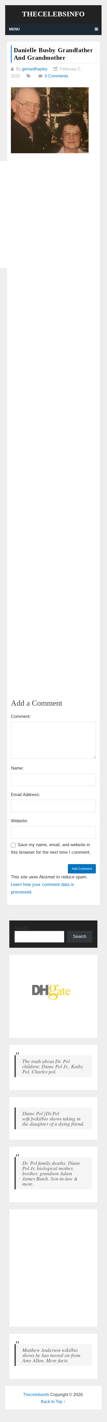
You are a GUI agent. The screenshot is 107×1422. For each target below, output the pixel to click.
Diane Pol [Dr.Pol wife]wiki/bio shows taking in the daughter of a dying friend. (53, 1118)
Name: (17, 768)
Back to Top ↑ (53, 1401)
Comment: (21, 716)
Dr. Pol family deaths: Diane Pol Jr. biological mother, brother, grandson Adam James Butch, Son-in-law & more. (51, 1173)
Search (21, 928)
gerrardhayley (34, 69)
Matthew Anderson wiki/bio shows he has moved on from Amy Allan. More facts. (51, 1355)
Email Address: (25, 794)
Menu (14, 29)
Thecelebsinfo (53, 14)
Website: (19, 820)
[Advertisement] (53, 214)
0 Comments (56, 76)
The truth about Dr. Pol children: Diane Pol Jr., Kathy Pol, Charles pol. (52, 1066)
